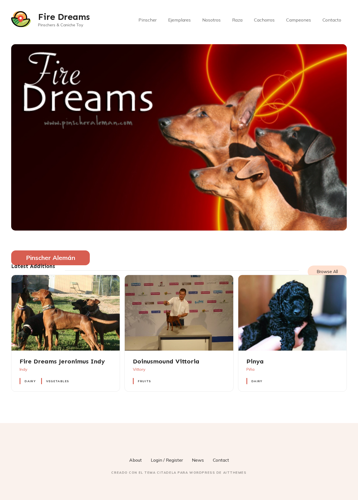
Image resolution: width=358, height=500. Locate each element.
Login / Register (167, 460)
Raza (237, 20)
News (198, 460)
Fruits (144, 381)
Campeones (298, 20)
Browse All (327, 271)
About (135, 460)
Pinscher (147, 20)
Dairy (30, 381)
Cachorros (264, 20)
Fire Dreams (64, 16)
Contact (221, 460)
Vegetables (57, 381)
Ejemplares (179, 20)
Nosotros (211, 20)
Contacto (331, 20)
